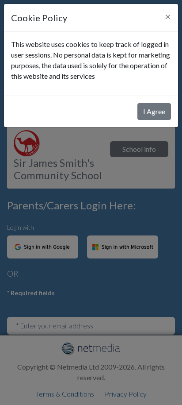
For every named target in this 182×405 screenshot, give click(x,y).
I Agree (154, 111)
